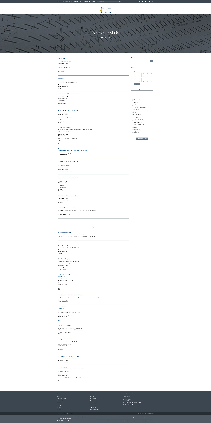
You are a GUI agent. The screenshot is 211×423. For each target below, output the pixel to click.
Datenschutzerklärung (62, 420)
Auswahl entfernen (142, 138)
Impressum (71, 420)
